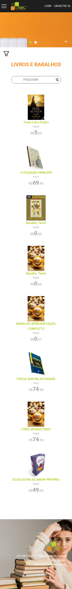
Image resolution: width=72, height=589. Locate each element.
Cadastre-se (62, 6)
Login (48, 6)
